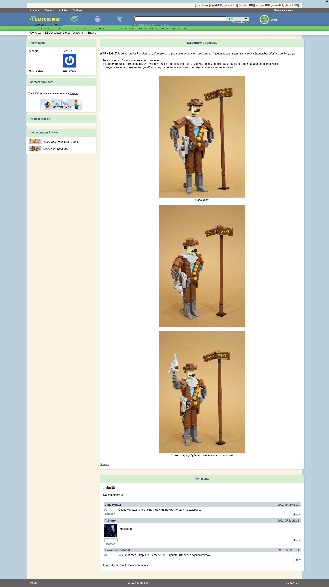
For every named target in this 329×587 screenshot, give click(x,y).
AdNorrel (110, 520)
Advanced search (240, 22)
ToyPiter (74, 93)
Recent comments (283, 10)
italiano (275, 5)
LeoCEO (68, 51)
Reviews (49, 10)
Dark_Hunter (113, 504)
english (214, 5)
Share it (104, 464)
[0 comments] (113, 487)
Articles (63, 10)
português (260, 5)
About (33, 582)
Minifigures (97, 19)
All (105, 487)
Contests (34, 10)
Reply (297, 514)
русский (200, 5)
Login (274, 19)
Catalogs (77, 10)
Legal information (138, 582)
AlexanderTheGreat (117, 550)
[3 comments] (109, 487)
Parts (120, 19)
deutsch (289, 5)
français (228, 5)
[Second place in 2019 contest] (104, 540)
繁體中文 (244, 5)
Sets (74, 19)
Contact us (292, 582)
